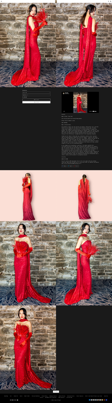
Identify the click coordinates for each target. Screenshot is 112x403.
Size (24, 92)
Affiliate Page (69, 397)
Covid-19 (41, 397)
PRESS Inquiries (61, 397)
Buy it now (36, 102)
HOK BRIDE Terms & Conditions (50, 397)
